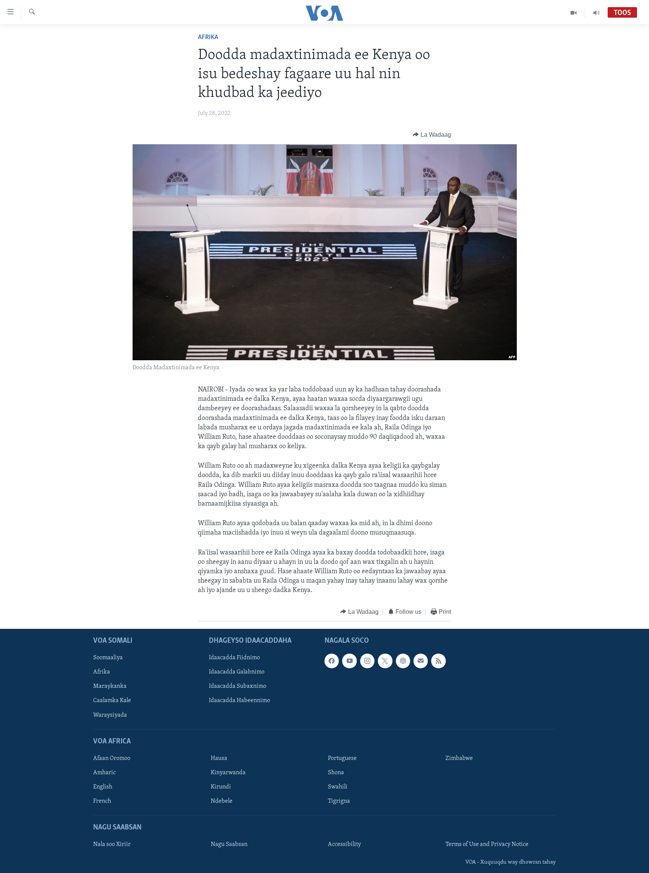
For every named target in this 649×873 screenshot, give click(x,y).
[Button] (432, 135)
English (102, 787)
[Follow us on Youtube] (349, 661)
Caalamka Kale (112, 701)
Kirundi (221, 787)
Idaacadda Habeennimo (239, 701)
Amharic (104, 773)
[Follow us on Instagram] (367, 661)
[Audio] (596, 12)
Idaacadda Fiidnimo (234, 658)
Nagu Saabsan (229, 844)
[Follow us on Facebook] (331, 661)
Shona (336, 773)
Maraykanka (110, 686)
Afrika (208, 37)
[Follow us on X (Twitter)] (385, 661)
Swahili (337, 787)
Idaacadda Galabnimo (236, 672)
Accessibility (344, 844)
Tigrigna (339, 801)
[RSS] (438, 661)
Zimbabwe (459, 758)
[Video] (573, 12)
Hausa (219, 758)
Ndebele (221, 801)
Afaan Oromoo (111, 758)
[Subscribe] (421, 661)
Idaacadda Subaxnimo (237, 686)
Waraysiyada (110, 715)
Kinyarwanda (228, 773)
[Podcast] (403, 661)
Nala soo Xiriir (112, 844)
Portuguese (342, 758)
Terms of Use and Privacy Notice (486, 844)
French (102, 801)
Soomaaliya (108, 658)
